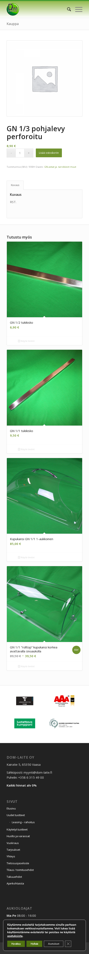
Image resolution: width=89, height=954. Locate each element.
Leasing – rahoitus (23, 822)
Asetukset (53, 943)
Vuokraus (13, 843)
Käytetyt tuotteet (17, 829)
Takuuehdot (14, 877)
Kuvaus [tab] (15, 185)
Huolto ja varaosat (18, 836)
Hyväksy (16, 943)
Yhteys (11, 856)
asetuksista (15, 936)
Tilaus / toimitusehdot (20, 870)
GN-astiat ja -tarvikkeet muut (60, 166)
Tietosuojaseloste (18, 863)
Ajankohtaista (15, 883)
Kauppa (13, 23)
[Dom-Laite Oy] (37, 9)
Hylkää (34, 943)
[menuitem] (67, 9)
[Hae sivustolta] (67, 9)
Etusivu (11, 808)
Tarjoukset (13, 850)
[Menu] (76, 9)
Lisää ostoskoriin (49, 153)
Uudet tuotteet (16, 815)
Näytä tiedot (27, 340)
